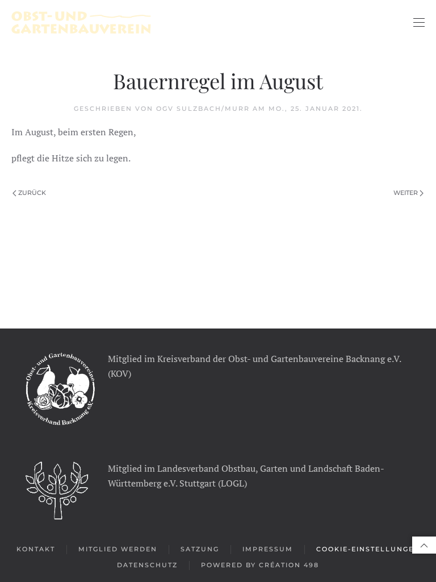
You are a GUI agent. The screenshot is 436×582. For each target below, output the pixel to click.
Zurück (32, 193)
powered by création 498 (260, 565)
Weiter (405, 193)
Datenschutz (147, 565)
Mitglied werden (117, 549)
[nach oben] (424, 545)
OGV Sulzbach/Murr (203, 109)
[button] (419, 22)
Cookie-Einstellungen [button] (368, 549)
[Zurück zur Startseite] (81, 22)
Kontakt (35, 549)
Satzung (200, 549)
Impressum (267, 549)
